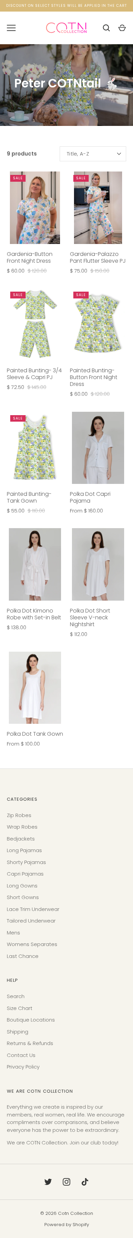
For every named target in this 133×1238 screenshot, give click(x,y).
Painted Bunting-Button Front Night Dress (93, 377)
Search (16, 996)
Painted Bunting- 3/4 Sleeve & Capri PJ (34, 373)
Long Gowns (22, 885)
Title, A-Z (78, 153)
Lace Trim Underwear (33, 909)
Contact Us (21, 1055)
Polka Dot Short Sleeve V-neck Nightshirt (90, 617)
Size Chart (19, 1008)
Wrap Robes (22, 826)
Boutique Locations (31, 1019)
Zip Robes (19, 815)
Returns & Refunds (30, 1043)
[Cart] (122, 27)
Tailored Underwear (31, 920)
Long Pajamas (24, 850)
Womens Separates (32, 944)
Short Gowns (23, 897)
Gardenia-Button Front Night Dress (30, 257)
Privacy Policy (23, 1066)
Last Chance (23, 956)
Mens (13, 932)
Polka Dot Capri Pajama (90, 497)
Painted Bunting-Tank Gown (29, 497)
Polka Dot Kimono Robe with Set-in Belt (34, 614)
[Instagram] (66, 1181)
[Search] (106, 27)
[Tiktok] (84, 1181)
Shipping (17, 1031)
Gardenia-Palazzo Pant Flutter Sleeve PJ (98, 257)
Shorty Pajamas (26, 862)
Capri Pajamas (25, 873)
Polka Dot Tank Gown (35, 734)
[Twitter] (48, 1181)
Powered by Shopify (66, 1224)
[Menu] (11, 27)
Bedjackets (21, 838)
